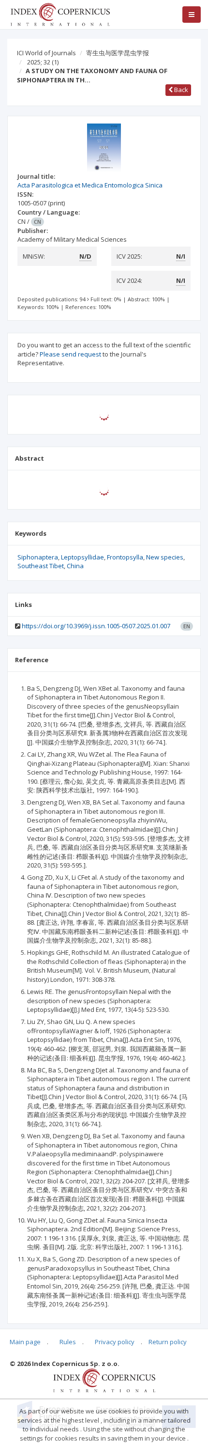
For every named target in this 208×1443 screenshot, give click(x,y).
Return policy (168, 1341)
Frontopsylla (125, 557)
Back (180, 89)
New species (164, 557)
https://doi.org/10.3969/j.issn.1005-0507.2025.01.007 (96, 625)
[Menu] (191, 14)
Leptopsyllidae (82, 557)
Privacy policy (114, 1341)
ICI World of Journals (46, 52)
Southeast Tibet (40, 565)
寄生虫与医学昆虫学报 (117, 52)
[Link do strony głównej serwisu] (60, 13)
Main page (25, 1341)
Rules (67, 1341)
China (75, 565)
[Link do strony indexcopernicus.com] (104, 1379)
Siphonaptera (37, 557)
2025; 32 (43, 62)
